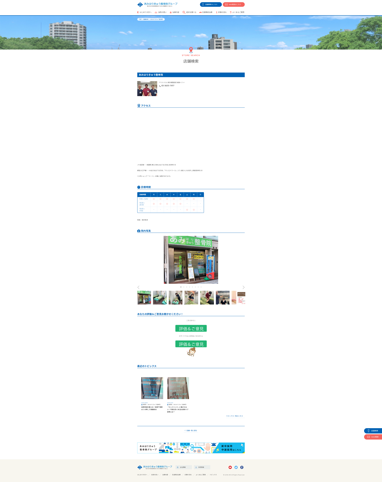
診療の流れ (222, 12)
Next (243, 287)
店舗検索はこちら (211, 4)
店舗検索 (374, 431)
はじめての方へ (146, 12)
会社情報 (183, 467)
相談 (375, 437)
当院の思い (162, 12)
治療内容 (175, 12)
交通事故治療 (207, 12)
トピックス (213, 475)
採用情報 (201, 467)
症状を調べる (191, 12)
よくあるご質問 (238, 12)
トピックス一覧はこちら (234, 416)
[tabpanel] (191, 260)
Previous (139, 287)
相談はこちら (235, 4)
